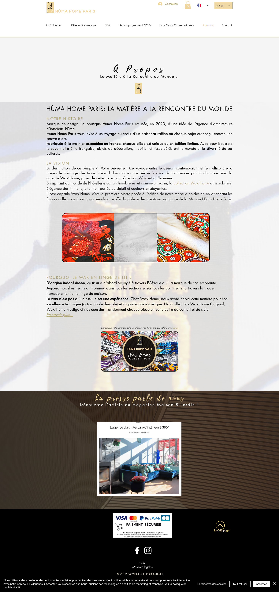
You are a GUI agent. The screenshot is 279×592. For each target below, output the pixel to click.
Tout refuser (240, 584)
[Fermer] (274, 584)
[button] (187, 5)
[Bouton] (218, 568)
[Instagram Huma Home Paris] (148, 550)
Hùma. (174, 327)
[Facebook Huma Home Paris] (137, 550)
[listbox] (223, 5)
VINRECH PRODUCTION (147, 574)
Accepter (261, 584)
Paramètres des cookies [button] (211, 584)
